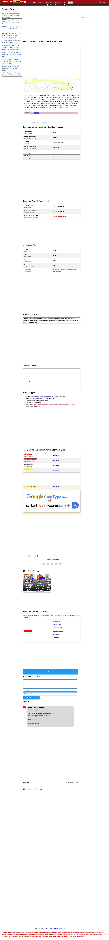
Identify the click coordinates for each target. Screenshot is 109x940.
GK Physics (56, 634)
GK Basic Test (57, 621)
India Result (49, 2)
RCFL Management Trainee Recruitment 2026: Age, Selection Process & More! (12, 61)
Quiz (64, 2)
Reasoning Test (57, 627)
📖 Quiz (57, 5)
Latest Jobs (41, 2)
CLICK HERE (56, 455)
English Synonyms (58, 631)
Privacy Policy (49, 928)
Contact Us (62, 928)
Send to (26, 556)
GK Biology (56, 637)
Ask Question (48, 5)
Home (34, 2)
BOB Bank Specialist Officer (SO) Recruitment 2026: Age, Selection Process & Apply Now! (11, 47)
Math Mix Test (57, 624)
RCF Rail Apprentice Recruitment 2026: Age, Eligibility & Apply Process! (12, 22)
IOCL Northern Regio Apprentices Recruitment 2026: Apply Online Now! (12, 29)
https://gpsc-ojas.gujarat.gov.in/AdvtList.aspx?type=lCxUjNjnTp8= (48, 396)
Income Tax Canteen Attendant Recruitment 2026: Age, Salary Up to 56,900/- (11, 15)
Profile (63, 5)
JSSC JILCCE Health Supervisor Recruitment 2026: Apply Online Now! (11, 54)
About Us (56, 928)
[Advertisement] (57, 10)
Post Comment (31, 697)
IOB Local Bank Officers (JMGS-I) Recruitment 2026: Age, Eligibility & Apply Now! (12, 35)
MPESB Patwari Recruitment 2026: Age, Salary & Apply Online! (10, 68)
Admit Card (58, 2)
